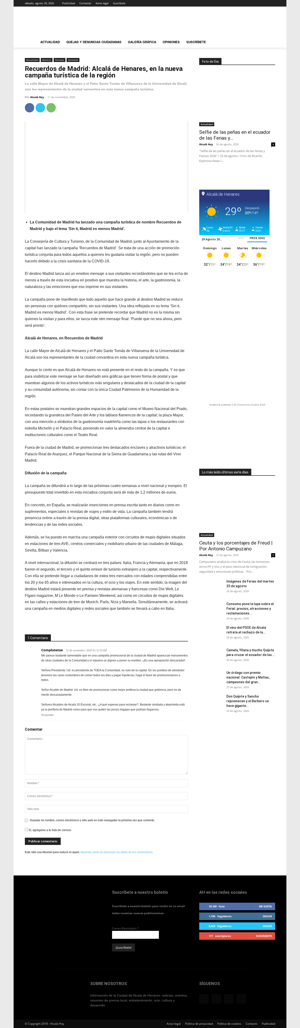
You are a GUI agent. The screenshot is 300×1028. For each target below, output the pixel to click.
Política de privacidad (199, 1024)
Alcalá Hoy (37, 97)
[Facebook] (248, 3)
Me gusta (265, 906)
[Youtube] (271, 3)
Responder (47, 714)
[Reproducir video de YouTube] (106, 167)
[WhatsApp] (51, 107)
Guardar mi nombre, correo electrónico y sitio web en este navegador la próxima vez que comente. (92, 820)
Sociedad (73, 59)
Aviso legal (102, 3)
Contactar (85, 3)
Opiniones (171, 42)
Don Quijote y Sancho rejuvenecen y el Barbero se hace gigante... (247, 701)
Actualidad (50, 42)
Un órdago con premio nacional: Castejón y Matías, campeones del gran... (248, 677)
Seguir (267, 916)
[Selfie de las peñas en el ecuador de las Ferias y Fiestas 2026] (237, 98)
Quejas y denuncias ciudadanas (93, 42)
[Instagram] (256, 3)
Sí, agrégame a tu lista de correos (49, 830)
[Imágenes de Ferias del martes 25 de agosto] (211, 587)
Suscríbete (119, 3)
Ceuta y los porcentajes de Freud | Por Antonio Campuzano (236, 546)
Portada (59, 59)
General (46, 59)
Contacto (251, 1024)
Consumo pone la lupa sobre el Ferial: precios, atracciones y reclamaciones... (250, 608)
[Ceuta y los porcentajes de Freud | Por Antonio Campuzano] (237, 509)
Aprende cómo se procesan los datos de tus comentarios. (116, 852)
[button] (269, 43)
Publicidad (68, 3)
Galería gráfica (142, 42)
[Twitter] (263, 3)
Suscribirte (264, 936)
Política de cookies (229, 1024)
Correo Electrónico (125, 928)
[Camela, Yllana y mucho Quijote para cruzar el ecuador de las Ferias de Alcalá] (211, 656)
